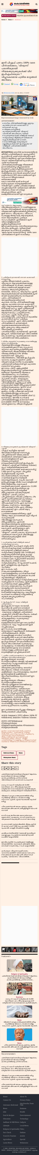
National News (9, 753)
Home (3, 20)
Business (23, 1109)
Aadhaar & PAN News (11, 1122)
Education (6, 1119)
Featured (5, 956)
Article (22, 1136)
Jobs (4, 1112)
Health (22, 1112)
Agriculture (7, 1139)
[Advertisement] (19, 40)
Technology (24, 1119)
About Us (23, 1097)
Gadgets (23, 1122)
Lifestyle (6, 1126)
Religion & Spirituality (11, 1129)
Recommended (7, 1053)
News (10, 20)
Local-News (24, 1126)
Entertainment (25, 1115)
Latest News (7, 1143)
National (18, 20)
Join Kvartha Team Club (27, 1104)
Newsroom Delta (9, 93)
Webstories (24, 1143)
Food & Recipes (8, 1115)
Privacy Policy (25, 1100)
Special (22, 1139)
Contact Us (7, 1100)
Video (22, 1129)
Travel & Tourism (9, 1136)
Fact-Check (7, 1133)
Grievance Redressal (10, 1105)
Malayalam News (10, 757)
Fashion (22, 1133)
